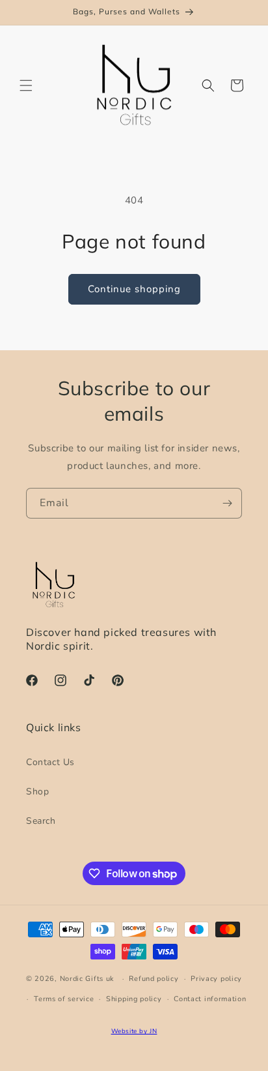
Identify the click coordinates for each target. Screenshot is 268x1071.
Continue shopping (134, 288)
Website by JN (134, 1031)
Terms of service (64, 999)
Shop (37, 791)
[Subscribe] (227, 503)
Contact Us (50, 762)
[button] (26, 85)
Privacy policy (216, 979)
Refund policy (153, 979)
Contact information (210, 999)
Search (41, 821)
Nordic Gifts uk (87, 979)
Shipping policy (134, 999)
